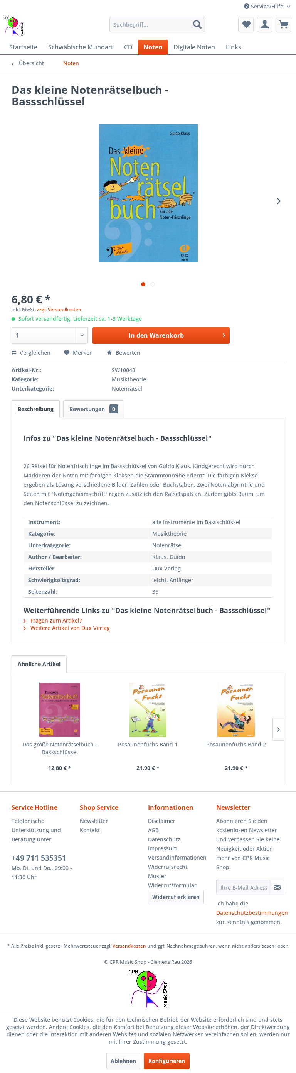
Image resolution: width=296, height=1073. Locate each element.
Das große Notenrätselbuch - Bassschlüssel (59, 748)
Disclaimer (161, 820)
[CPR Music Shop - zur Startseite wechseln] (13, 26)
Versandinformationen (177, 857)
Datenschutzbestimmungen (252, 912)
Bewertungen (92, 409)
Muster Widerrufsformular (172, 880)
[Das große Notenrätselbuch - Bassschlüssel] (60, 710)
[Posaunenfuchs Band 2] (236, 710)
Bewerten (127, 352)
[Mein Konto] (264, 24)
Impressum (162, 848)
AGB (153, 830)
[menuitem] (157, 24)
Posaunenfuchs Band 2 (236, 744)
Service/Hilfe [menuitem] (267, 6)
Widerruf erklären (176, 896)
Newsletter (94, 820)
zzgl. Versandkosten (59, 309)
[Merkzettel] (246, 24)
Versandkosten (129, 946)
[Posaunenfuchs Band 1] (148, 710)
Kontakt (90, 830)
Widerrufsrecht (167, 866)
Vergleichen (34, 352)
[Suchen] (197, 24)
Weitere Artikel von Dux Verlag (69, 627)
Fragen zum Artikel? (55, 620)
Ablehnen (123, 1061)
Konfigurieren (166, 1061)
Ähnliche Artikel (39, 664)
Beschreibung (36, 409)
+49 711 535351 (39, 858)
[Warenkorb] (283, 24)
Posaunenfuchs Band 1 (148, 744)
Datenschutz (164, 839)
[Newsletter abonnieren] (277, 887)
